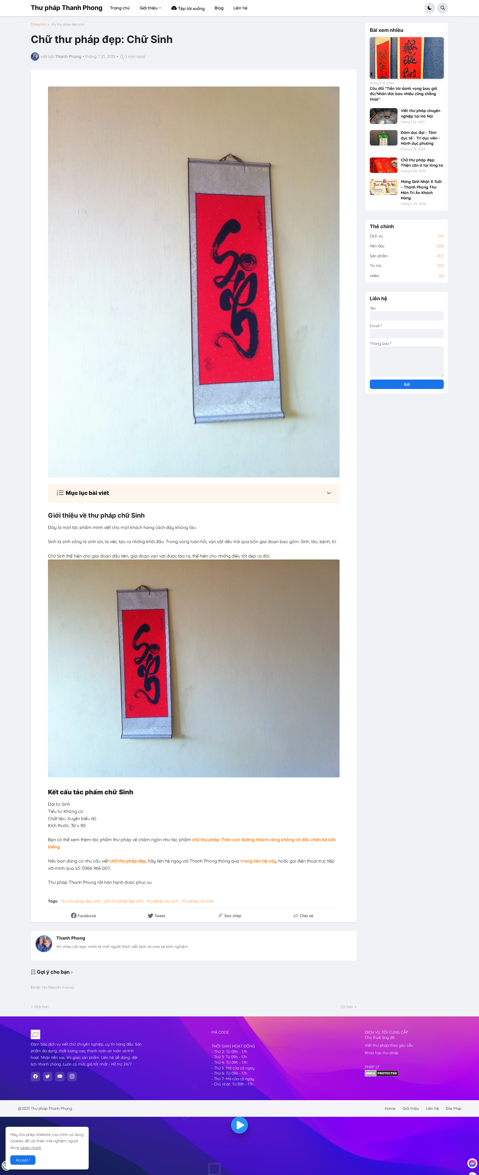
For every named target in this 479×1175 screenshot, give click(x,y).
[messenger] (472, 1163)
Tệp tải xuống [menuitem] (191, 8)
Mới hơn (41, 1006)
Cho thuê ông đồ (379, 1037)
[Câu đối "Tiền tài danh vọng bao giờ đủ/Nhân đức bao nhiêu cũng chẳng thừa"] (407, 58)
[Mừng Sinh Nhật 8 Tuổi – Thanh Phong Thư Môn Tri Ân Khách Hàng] (384, 187)
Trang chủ (38, 24)
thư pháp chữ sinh (198, 901)
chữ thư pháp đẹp (128, 861)
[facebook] (35, 1076)
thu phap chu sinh (163, 901)
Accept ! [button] (23, 1160)
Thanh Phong (70, 938)
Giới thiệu (410, 1108)
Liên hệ (432, 1108)
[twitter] (47, 1076)
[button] (429, 8)
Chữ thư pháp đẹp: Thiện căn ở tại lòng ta (422, 162)
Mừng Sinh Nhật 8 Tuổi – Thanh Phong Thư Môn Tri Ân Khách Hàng (421, 189)
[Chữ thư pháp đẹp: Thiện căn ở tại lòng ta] (384, 165)
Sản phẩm (407, 255)
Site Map (453, 1108)
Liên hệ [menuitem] (240, 8)
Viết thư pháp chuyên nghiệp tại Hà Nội (420, 113)
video (407, 275)
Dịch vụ (407, 235)
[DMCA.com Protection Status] (381, 1075)
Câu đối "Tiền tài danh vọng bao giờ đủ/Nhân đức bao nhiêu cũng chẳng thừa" (403, 94)
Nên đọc (407, 245)
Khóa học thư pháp (381, 1052)
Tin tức (407, 265)
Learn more (31, 1147)
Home (390, 1108)
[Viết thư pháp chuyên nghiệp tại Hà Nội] (384, 116)
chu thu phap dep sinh (68, 24)
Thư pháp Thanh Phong (67, 8)
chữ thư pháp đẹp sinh (123, 901)
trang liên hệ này (258, 861)
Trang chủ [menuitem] (120, 8)
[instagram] (72, 1076)
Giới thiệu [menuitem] (149, 8)
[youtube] (60, 1076)
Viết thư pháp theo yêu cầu (389, 1045)
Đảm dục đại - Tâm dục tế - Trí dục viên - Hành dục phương (420, 138)
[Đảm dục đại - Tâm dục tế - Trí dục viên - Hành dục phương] (384, 138)
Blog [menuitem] (219, 8)
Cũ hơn (347, 1006)
